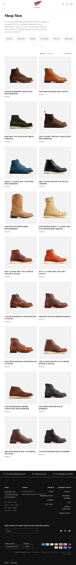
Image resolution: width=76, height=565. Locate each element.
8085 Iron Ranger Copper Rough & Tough (21, 363)
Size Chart (49, 504)
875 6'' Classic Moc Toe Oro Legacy (52, 273)
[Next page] (50, 465)
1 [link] (25, 465)
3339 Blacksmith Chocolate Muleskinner (19, 93)
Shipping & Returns (66, 497)
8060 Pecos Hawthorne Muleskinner (16, 228)
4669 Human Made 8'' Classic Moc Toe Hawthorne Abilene (55, 228)
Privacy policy (35, 552)
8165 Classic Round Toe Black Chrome (53, 183)
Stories (50, 500)
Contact (67, 491)
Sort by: (42, 53)
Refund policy (55, 552)
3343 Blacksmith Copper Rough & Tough (20, 318)
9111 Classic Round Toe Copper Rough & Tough (54, 363)
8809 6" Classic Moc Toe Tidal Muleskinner (19, 183)
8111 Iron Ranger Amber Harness (55, 317)
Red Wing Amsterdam (24, 552)
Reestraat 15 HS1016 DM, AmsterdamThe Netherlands (11, 494)
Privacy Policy (64, 513)
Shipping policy (45, 552)
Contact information (66, 552)
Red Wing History (46, 496)
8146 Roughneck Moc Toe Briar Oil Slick (20, 453)
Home (6, 563)
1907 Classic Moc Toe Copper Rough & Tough (19, 273)
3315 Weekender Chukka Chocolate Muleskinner (17, 408)
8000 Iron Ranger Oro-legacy (53, 92)
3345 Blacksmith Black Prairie (54, 452)
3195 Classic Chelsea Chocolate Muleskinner (55, 138)
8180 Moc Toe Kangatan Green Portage (19, 138)
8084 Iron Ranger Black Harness (51, 408)
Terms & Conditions (66, 508)
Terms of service (67, 554)
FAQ (69, 502)
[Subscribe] (36, 531)
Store (51, 491)
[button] (4, 4)
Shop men (14, 563)
